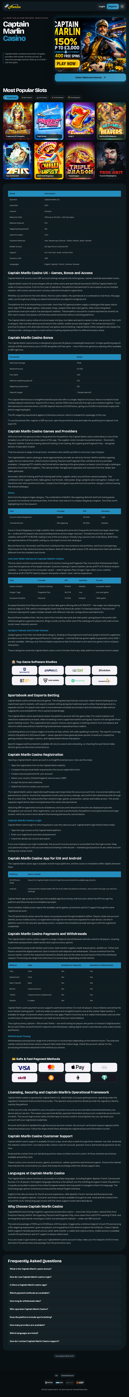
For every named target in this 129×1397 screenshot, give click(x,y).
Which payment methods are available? (30, 1293)
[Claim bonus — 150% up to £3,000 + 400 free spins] (90, 44)
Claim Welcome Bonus (88, 77)
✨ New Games (26, 97)
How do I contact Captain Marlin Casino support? (34, 1341)
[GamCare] (48, 1383)
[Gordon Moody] (80, 1383)
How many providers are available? (27, 1325)
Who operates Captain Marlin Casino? (29, 1309)
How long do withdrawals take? (25, 1301)
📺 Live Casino (42, 97)
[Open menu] (122, 6)
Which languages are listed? (24, 1333)
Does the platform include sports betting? (31, 1317)
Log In (102, 6)
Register (112, 6)
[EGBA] (69, 1383)
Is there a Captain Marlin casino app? (28, 1284)
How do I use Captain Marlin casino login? (31, 1277)
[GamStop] (59, 1383)
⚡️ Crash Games (57, 97)
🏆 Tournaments (74, 97)
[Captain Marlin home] (12, 6)
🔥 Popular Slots (11, 97)
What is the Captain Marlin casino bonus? (31, 1268)
